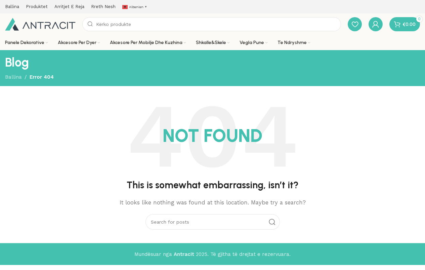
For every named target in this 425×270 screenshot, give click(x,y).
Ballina (13, 77)
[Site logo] (40, 24)
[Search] (272, 222)
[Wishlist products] (354, 24)
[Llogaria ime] (375, 24)
